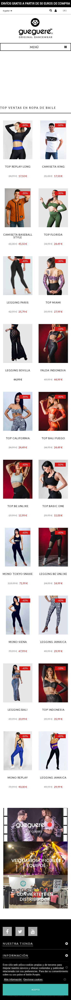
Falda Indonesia (53, 370)
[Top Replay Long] (18, 139)
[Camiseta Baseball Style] (18, 207)
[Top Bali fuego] (53, 411)
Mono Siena (18, 641)
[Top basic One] (53, 479)
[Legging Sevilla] (18, 343)
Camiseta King (53, 166)
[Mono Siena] (18, 615)
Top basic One (53, 506)
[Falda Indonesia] (53, 343)
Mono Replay (18, 777)
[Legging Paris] (18, 275)
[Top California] (18, 411)
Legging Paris (18, 302)
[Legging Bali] (18, 682)
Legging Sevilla (17, 370)
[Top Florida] (53, 207)
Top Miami (53, 302)
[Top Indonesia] (53, 682)
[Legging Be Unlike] (53, 547)
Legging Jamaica (53, 641)
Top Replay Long (18, 166)
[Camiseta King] (53, 139)
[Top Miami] (53, 275)
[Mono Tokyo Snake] (18, 547)
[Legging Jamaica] (53, 615)
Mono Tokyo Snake (18, 573)
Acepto (35, 990)
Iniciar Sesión (56, 10)
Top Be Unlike (17, 506)
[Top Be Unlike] (18, 479)
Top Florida (53, 234)
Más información (13, 979)
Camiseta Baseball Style (17, 236)
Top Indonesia (53, 709)
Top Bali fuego (53, 438)
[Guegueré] (35, 28)
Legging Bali (18, 709)
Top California (18, 438)
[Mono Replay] (18, 750)
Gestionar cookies (33, 979)
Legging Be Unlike (53, 573)
